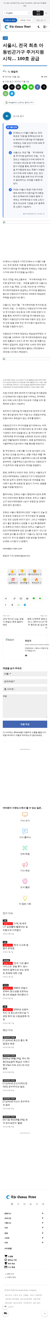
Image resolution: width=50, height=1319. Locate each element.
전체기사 (7, 1214)
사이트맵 (8, 1248)
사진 (6, 1228)
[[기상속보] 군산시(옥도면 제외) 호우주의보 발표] (38, 1082)
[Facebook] (37, 87)
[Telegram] (12, 93)
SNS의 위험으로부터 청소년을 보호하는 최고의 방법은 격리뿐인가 (15, 991)
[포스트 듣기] (7, 116)
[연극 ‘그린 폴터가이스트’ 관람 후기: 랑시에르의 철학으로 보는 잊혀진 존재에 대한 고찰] (38, 961)
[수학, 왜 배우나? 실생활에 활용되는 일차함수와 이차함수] (38, 922)
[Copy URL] (5, 87)
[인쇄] (18, 87)
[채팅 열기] (5, 1314)
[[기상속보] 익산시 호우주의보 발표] (38, 1100)
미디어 (6, 985)
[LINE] (25, 87)
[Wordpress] (11, 1204)
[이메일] (12, 87)
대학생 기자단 (25, 20)
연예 (6, 1233)
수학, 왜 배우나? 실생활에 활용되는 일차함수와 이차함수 (15, 926)
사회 (5, 38)
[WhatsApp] (5, 93)
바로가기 (38, 13)
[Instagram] (24, 1204)
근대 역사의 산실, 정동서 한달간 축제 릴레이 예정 (13, 622)
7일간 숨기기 (41, 20)
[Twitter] (36, 1204)
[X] (44, 87)
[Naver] (31, 87)
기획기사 (7, 1223)
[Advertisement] (25, 776)
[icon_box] (25, 818)
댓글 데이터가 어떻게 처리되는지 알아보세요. (22, 735)
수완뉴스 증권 (10, 20)
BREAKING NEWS (9, 1037)
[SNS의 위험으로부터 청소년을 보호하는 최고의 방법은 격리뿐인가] (38, 986)
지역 (6, 1243)
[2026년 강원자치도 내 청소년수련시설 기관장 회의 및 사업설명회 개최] (38, 1008)
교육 (5, 921)
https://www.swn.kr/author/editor (37, 645)
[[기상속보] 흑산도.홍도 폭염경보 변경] (38, 1039)
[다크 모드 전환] (38, 27)
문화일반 (6, 960)
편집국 (14, 71)
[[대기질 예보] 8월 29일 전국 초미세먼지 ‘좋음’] (38, 1118)
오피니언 (7, 1218)
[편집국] (5, 72)
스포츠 (6, 1238)
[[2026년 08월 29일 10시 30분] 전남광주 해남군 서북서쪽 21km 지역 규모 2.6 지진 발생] (38, 1057)
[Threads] (43, 1204)
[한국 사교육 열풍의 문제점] (38, 943)
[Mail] (26, 655)
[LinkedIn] (30, 1204)
